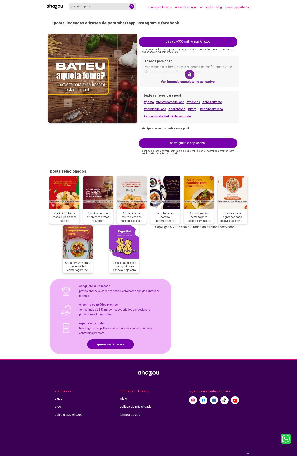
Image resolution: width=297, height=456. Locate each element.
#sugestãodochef (156, 116)
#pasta (149, 102)
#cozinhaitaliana (211, 109)
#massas (193, 102)
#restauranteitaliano (170, 102)
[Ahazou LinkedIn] (214, 400)
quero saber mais (110, 344)
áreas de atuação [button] (186, 7)
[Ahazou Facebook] (203, 400)
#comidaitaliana (155, 109)
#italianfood (176, 109)
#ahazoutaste (212, 102)
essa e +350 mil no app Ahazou (188, 41)
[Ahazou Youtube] (235, 400)
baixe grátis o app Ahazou (188, 143)
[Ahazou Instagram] (193, 400)
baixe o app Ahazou (237, 7)
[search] (131, 6)
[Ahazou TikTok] (224, 400)
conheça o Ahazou (160, 7)
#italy (192, 109)
